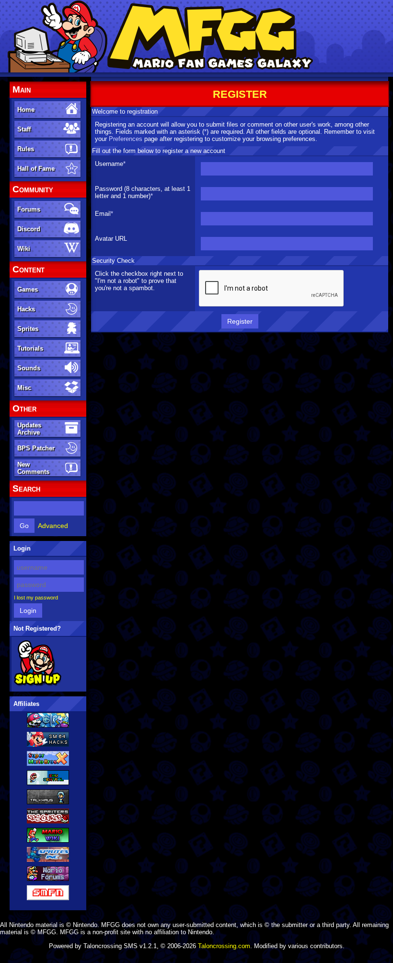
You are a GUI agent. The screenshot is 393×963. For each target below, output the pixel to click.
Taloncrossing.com (224, 946)
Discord (28, 229)
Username (109, 163)
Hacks (26, 309)
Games (27, 289)
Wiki (23, 248)
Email (103, 213)
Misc (24, 387)
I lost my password (36, 597)
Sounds (28, 368)
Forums (28, 209)
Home (26, 109)
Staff (24, 129)
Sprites (27, 328)
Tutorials (30, 348)
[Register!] (37, 684)
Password (108, 188)
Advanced (53, 525)
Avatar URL (111, 238)
